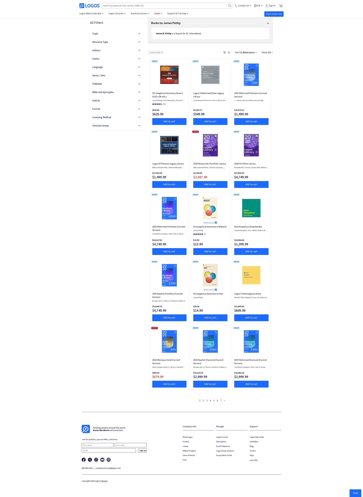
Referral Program (189, 451)
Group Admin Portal (224, 455)
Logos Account (222, 437)
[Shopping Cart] (281, 5)
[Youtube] (102, 460)
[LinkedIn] (109, 460)
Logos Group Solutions (225, 451)
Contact (186, 441)
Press (185, 460)
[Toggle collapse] (268, 23)
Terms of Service (189, 455)
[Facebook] (84, 460)
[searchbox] (167, 6)
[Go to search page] (229, 5)
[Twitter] (90, 460)
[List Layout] (229, 52)
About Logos (188, 437)
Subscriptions (221, 441)
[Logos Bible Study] (89, 5)
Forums (253, 451)
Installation (254, 441)
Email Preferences (223, 446)
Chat (355, 493)
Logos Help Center (257, 437)
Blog (251, 446)
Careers (185, 446)
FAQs (252, 455)
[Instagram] (96, 460)
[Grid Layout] (225, 52)
